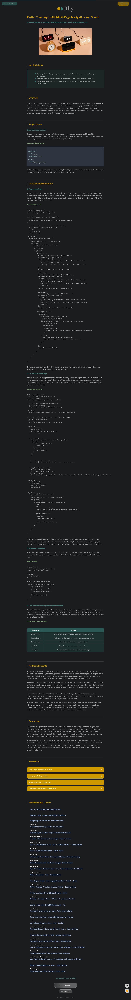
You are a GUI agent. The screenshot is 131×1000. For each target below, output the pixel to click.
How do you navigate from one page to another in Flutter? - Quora (53, 881)
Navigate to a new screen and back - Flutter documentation (51, 911)
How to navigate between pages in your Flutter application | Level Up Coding (57, 947)
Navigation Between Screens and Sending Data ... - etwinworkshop (54, 929)
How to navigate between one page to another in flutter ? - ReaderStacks (56, 845)
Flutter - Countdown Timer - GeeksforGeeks (45, 875)
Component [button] (35, 630)
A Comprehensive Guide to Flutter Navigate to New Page (50, 935)
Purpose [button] (73, 630)
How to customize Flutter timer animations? (45, 810)
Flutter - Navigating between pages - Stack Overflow (48, 965)
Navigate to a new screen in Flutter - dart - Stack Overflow (50, 941)
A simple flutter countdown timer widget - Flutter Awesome (50, 839)
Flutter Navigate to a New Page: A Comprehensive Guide (50, 833)
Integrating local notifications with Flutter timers (47, 821)
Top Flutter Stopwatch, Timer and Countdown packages (50, 953)
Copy (102, 148)
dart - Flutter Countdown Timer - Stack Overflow (47, 923)
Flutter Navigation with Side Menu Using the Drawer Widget (51, 863)
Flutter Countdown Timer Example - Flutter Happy (48, 971)
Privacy (67, 997)
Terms (72, 997)
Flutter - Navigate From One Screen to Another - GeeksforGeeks (53, 887)
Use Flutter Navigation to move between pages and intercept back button (56, 959)
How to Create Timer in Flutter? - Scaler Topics (46, 851)
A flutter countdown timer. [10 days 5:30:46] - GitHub (48, 893)
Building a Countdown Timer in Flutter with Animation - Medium (52, 899)
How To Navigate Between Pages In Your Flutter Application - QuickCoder (56, 869)
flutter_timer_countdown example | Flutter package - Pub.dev (52, 917)
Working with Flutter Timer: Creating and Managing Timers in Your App (55, 857)
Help (61, 997)
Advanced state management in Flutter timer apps (48, 815)
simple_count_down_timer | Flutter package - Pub (48, 905)
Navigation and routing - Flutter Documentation (46, 827)
